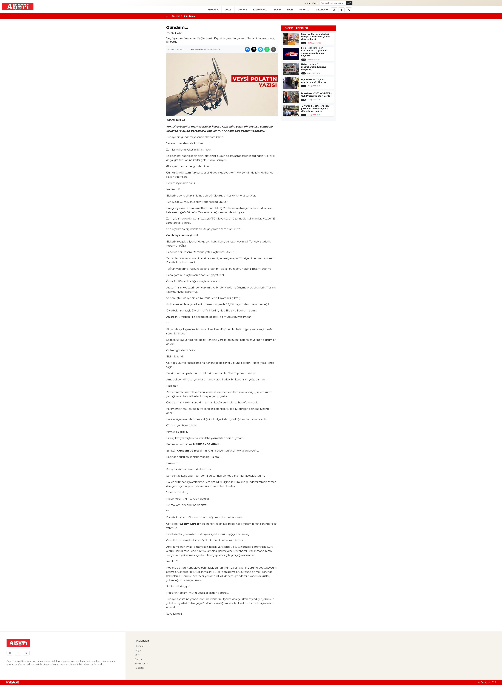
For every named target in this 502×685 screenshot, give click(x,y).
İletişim (306, 3)
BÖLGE (228, 9)
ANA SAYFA (213, 9)
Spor (290, 9)
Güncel (176, 16)
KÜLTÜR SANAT (260, 9)
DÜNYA (277, 9)
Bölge (138, 650)
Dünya (138, 659)
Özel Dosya (322, 9)
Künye (315, 3)
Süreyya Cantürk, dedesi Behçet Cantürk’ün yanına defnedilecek (315, 37)
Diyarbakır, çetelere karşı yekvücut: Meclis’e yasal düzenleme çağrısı (315, 108)
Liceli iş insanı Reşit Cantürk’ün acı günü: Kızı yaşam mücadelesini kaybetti (315, 52)
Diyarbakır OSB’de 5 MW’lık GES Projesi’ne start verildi (316, 94)
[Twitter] (349, 9)
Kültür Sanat (141, 663)
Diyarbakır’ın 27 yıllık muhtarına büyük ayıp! (313, 80)
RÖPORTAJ (304, 9)
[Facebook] (341, 9)
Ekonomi (139, 646)
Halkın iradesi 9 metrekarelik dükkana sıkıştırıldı (313, 67)
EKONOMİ (242, 9)
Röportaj (139, 668)
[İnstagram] (334, 9)
